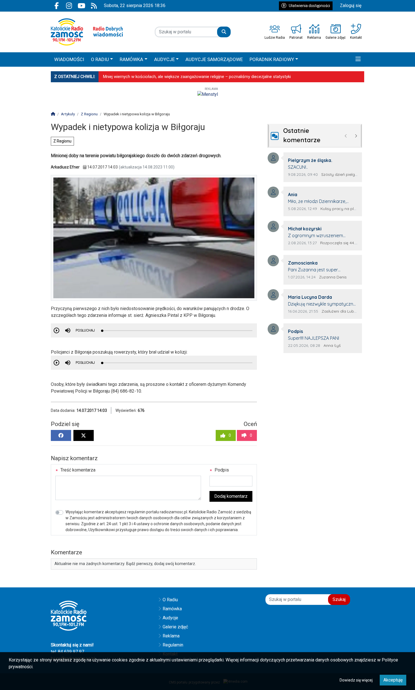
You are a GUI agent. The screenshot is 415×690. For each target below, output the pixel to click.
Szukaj (339, 599)
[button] (358, 60)
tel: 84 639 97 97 (67, 651)
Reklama (171, 636)
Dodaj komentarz (231, 496)
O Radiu (170, 599)
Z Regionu (62, 141)
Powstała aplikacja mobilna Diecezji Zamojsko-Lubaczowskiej (160, 76)
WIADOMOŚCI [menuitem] (69, 59)
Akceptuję (393, 680)
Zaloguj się (350, 5)
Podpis (221, 470)
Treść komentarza (77, 470)
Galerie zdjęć (175, 627)
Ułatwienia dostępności (309, 5)
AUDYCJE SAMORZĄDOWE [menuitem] (214, 59)
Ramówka (172, 608)
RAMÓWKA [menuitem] (131, 59)
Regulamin (173, 645)
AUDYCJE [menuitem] (164, 59)
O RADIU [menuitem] (100, 59)
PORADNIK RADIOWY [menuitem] (272, 59)
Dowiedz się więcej (356, 680)
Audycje (170, 617)
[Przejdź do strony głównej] (87, 32)
